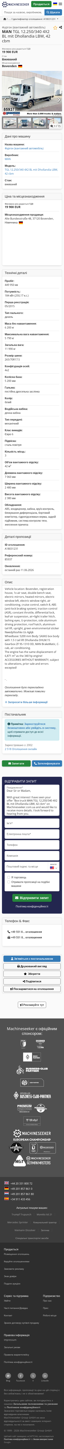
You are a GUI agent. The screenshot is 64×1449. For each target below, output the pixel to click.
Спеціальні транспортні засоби (32, 1238)
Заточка (45, 1230)
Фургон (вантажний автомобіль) (24, 148)
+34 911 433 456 (20, 1199)
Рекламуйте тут (33, 1005)
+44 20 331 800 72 (21, 1183)
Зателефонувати (48, 763)
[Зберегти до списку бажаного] (55, 28)
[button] (60, 4)
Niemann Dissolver (25, 1230)
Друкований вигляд (33, 966)
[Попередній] (5, 100)
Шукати (54, 12)
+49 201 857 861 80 (22, 1194)
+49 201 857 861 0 (21, 1189)
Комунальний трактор (45, 1222)
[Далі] (58, 100)
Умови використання (43, 1439)
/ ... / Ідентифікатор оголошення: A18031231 (31, 19)
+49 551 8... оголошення (26, 932)
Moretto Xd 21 (44, 1214)
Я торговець (18, 877)
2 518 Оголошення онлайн (21, 749)
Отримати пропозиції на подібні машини (30, 884)
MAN (8, 159)
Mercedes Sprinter (17, 1222)
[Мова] (55, 4)
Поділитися (33, 981)
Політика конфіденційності (32, 906)
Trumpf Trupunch (21, 1214)
